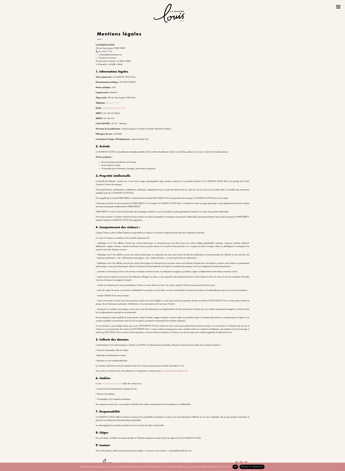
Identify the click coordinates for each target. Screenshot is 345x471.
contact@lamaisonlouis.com (113, 108)
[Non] (340, 466)
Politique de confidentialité (252, 467)
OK (235, 467)
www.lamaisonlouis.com (111, 384)
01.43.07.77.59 (112, 103)
